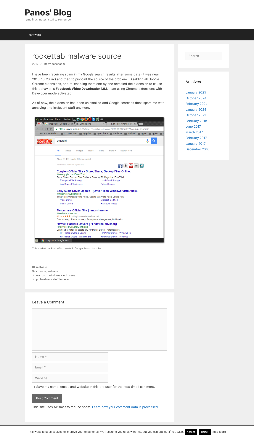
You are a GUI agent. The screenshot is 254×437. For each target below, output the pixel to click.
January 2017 (196, 143)
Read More (218, 431)
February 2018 (196, 121)
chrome (41, 271)
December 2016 (197, 149)
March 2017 (194, 132)
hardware (34, 35)
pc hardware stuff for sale (52, 279)
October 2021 (196, 115)
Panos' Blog (48, 12)
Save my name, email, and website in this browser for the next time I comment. (95, 387)
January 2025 (196, 92)
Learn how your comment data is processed (125, 407)
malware (41, 267)
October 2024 (196, 98)
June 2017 (193, 126)
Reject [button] (204, 431)
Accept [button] (191, 431)
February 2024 (197, 104)
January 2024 (196, 109)
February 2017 (196, 138)
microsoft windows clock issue (55, 275)
